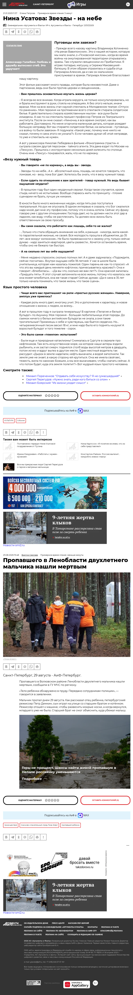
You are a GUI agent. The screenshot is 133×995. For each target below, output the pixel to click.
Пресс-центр (58, 923)
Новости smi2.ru (14, 545)
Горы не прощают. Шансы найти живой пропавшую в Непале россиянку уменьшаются (69, 770)
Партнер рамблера (52, 983)
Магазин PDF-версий (78, 923)
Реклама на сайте (33, 931)
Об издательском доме (36, 923)
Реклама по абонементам (59, 931)
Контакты (92, 927)
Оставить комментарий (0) (105, 396)
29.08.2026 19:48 (11, 555)
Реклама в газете (110, 927)
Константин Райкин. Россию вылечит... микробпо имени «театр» (100, 455)
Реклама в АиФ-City (87, 931)
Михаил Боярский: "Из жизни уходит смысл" (56, 382)
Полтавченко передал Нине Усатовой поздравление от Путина (36, 445)
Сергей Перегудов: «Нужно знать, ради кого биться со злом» (67, 379)
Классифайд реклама (111, 931)
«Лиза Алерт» (10, 659)
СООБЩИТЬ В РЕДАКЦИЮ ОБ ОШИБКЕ (85, 935)
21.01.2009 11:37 (10, 13)
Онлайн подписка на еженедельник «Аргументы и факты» (54, 927)
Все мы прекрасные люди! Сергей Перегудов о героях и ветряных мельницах (40, 465)
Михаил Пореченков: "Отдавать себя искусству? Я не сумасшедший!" (73, 376)
